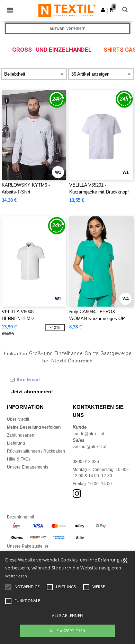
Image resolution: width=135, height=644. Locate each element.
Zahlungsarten (20, 435)
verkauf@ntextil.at (89, 446)
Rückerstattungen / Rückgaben (36, 451)
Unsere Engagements (27, 467)
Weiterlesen (16, 575)
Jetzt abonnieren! (32, 391)
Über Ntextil (18, 419)
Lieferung (16, 443)
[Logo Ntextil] (67, 10)
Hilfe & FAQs (18, 459)
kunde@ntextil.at (88, 433)
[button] (103, 9)
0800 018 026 (86, 461)
